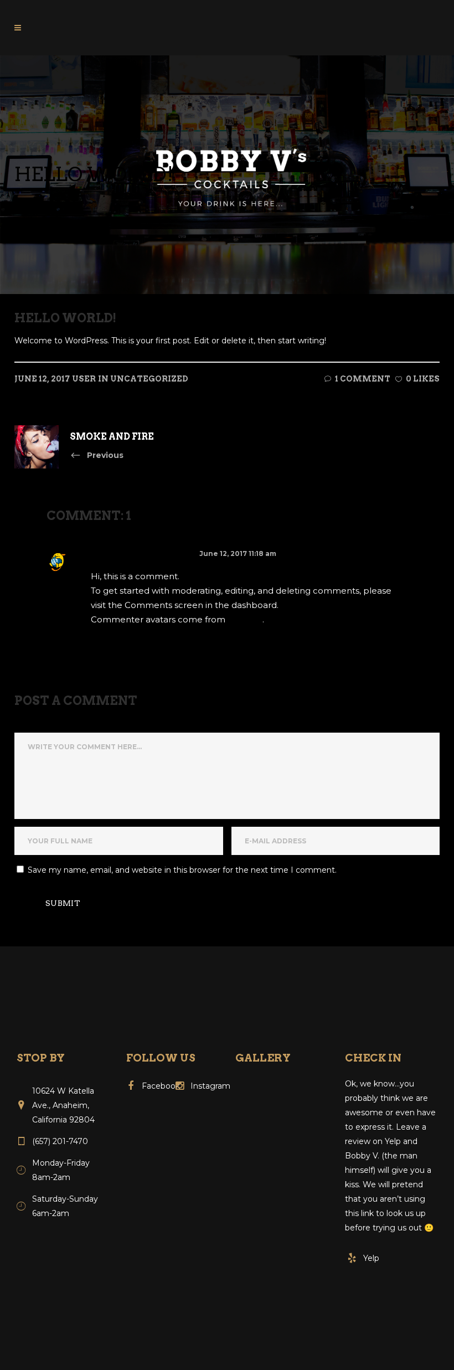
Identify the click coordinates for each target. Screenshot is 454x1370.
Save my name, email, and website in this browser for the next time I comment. (182, 870)
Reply (111, 644)
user (84, 378)
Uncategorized (149, 378)
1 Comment (362, 378)
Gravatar (245, 619)
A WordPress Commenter (143, 553)
